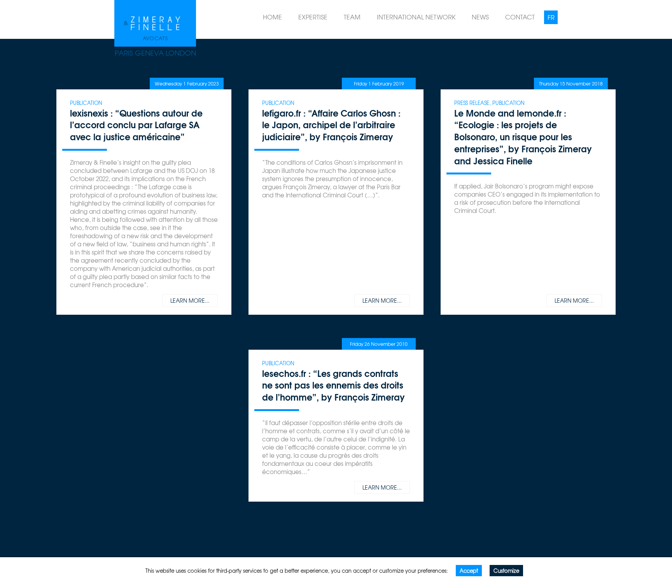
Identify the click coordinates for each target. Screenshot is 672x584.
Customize (506, 570)
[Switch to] (551, 17)
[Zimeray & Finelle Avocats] (155, 21)
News (480, 16)
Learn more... (190, 300)
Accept (469, 570)
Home (272, 16)
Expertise (312, 16)
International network (416, 16)
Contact (520, 16)
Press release (471, 102)
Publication (86, 102)
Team (352, 16)
